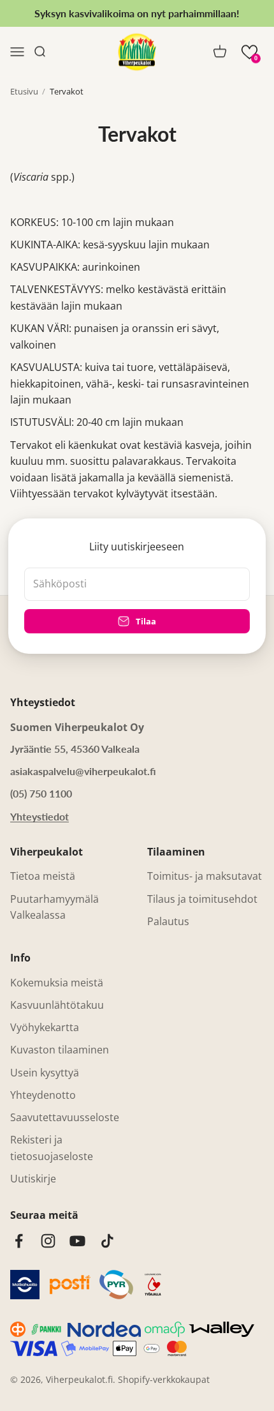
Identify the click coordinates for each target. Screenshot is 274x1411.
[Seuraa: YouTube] (77, 1240)
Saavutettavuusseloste (64, 1117)
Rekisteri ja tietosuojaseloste (51, 1148)
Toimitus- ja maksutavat (204, 876)
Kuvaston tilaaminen (59, 1050)
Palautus (168, 921)
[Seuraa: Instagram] (48, 1240)
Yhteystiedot (39, 816)
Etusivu (24, 91)
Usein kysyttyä (44, 1073)
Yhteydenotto (43, 1095)
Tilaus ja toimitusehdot (202, 899)
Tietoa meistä (42, 876)
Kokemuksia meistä (56, 983)
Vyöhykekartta (44, 1027)
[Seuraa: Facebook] (18, 1240)
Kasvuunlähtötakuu (57, 1005)
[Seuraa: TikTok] (107, 1240)
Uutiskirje (33, 1179)
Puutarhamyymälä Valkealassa (54, 907)
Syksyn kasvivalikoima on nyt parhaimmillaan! (137, 13)
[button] (249, 52)
